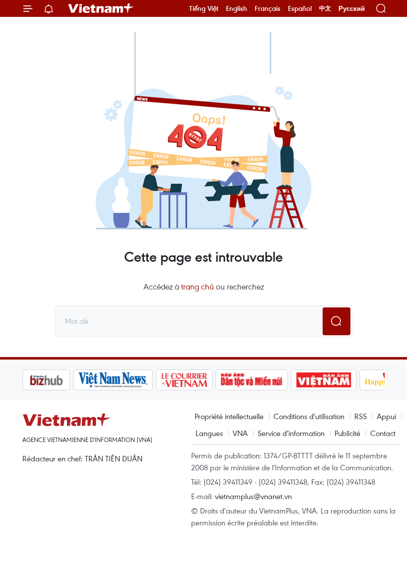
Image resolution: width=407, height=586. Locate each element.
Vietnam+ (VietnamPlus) (101, 8)
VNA (240, 433)
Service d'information (291, 433)
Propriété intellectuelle (229, 416)
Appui (386, 416)
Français (267, 8)
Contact (383, 433)
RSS (360, 416)
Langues (209, 433)
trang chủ (197, 286)
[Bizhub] (46, 379)
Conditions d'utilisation (308, 416)
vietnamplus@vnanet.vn (253, 496)
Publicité (347, 433)
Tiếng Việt (203, 8)
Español (300, 8)
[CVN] (184, 379)
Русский (352, 8)
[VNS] (113, 379)
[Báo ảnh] (323, 379)
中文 (325, 8)
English (236, 8)
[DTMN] (251, 379)
